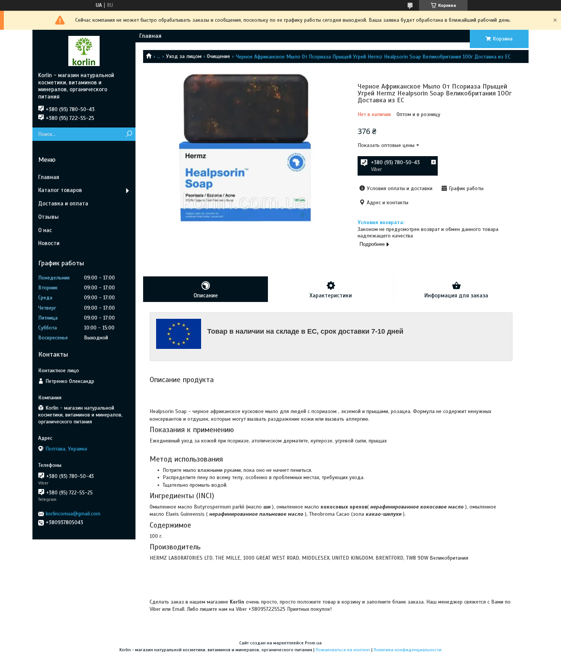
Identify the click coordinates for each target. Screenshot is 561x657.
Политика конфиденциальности (408, 649)
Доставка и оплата (63, 203)
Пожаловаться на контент (343, 649)
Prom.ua (313, 643)
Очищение (218, 56)
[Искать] (128, 134)
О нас (45, 230)
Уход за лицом (184, 56)
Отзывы (48, 216)
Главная (150, 36)
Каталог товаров (60, 190)
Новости (49, 243)
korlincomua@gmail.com (73, 513)
